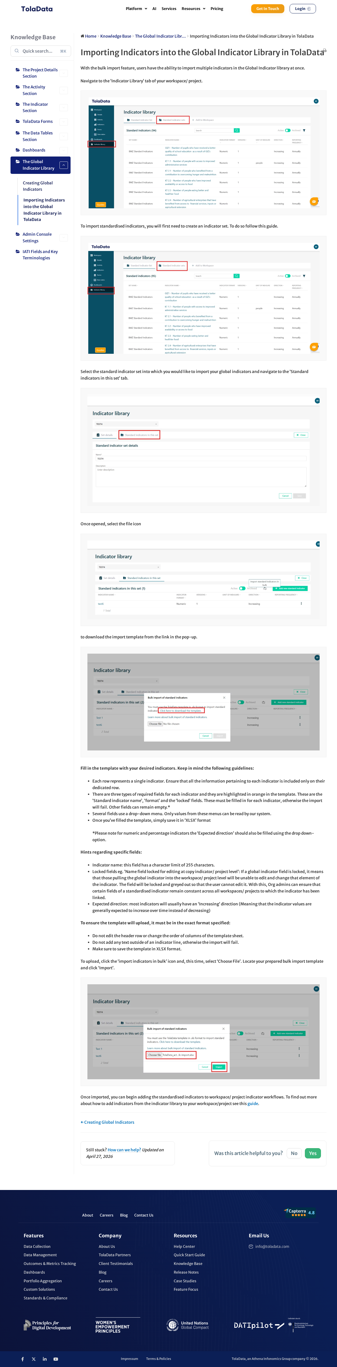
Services (169, 8)
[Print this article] (324, 51)
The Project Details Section (40, 73)
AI (154, 8)
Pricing (217, 8)
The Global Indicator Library (38, 165)
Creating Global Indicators (38, 186)
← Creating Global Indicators (107, 1122)
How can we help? (124, 1149)
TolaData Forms (38, 121)
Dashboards (34, 150)
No (294, 1153)
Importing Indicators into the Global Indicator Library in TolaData (44, 210)
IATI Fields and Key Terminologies (40, 255)
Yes (313, 1153)
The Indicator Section (35, 107)
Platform (134, 8)
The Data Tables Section (38, 136)
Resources (191, 8)
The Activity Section (34, 90)
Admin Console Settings (37, 237)
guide (252, 1103)
